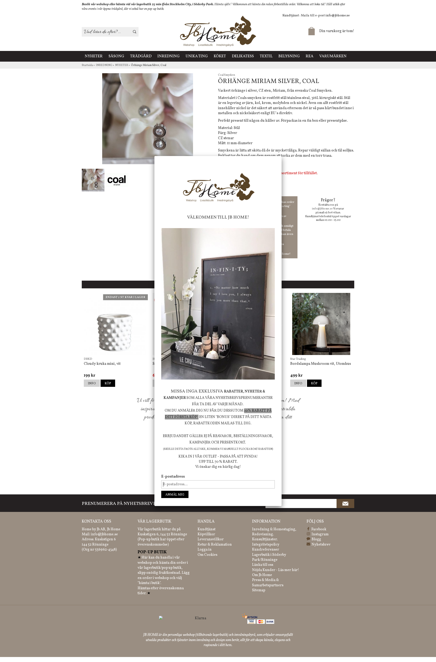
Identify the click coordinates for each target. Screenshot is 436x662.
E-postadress (173, 476)
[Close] (281, 156)
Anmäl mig (174, 495)
